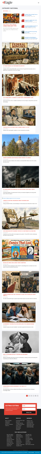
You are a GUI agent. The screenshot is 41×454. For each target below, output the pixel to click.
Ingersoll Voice (18, 434)
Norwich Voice (18, 440)
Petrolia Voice (18, 443)
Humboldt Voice (9, 444)
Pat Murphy (5, 26)
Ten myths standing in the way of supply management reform (31, 26)
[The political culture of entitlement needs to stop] (19, 116)
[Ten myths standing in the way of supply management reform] (23, 26)
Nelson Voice (18, 439)
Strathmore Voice (29, 435)
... (33, 395)
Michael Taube (6, 264)
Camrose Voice (9, 438)
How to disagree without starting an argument (15, 354)
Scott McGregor (28, 16)
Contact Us (7, 425)
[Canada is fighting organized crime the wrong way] (20, 198)
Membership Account (30, 424)
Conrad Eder (6, 297)
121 (35, 395)
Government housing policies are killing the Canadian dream (18, 324)
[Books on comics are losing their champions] (20, 250)
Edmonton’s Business (10, 439)
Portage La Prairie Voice (20, 444)
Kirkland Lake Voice (19, 436)
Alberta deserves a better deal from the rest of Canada (17, 157)
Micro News (18, 438)
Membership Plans (30, 423)
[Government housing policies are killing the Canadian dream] (19, 312)
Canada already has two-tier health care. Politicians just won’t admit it (19, 295)
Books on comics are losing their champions (14, 262)
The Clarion (28, 436)
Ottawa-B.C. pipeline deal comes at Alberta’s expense (31, 21)
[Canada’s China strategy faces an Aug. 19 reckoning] (23, 15)
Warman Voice (28, 443)
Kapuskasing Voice (19, 435)
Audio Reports (18, 426)
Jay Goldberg (6, 128)
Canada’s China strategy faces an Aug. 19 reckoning (31, 15)
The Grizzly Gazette (29, 438)
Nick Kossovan (6, 387)
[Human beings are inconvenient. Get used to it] (20, 374)
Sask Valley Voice (28, 434)
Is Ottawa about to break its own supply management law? (18, 97)
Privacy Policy (37, 452)
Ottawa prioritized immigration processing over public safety (19, 189)
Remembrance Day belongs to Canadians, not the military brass (31, 38)
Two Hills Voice (28, 441)
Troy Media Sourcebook (20, 424)
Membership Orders (30, 425)
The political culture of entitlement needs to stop (16, 127)
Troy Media (28, 440)
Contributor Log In (30, 421)
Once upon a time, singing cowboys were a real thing (10, 25)
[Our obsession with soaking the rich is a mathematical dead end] (20, 218)
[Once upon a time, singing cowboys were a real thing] (11, 18)
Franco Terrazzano (28, 33)
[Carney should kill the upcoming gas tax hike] (23, 32)
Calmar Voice (9, 436)
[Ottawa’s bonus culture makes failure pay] (20, 53)
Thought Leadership (19, 423)
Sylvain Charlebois (28, 27)
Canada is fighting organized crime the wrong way (16, 200)
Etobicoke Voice (9, 440)
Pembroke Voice (19, 441)
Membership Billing (30, 426)
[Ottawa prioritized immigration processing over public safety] (20, 177)
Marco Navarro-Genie (29, 22)
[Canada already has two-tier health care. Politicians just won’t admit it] (20, 282)
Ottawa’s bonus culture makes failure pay (14, 65)
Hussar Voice (9, 445)
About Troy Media (8, 420)
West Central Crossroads (30, 444)
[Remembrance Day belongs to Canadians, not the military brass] (23, 38)
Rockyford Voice (19, 445)
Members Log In (29, 420)
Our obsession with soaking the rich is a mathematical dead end (19, 231)
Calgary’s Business (10, 435)
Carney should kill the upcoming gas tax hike (31, 32)
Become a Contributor (9, 424)
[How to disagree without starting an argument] (20, 342)
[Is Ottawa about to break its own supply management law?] (20, 85)
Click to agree (31, 452)
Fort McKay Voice (10, 441)
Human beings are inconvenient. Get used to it (14, 386)
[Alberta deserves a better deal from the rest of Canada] (20, 145)
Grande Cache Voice (10, 443)
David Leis (5, 325)
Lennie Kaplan (6, 159)
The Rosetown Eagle (29, 439)
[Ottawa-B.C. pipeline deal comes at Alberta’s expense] (23, 20)
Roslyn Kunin (6, 232)
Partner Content (19, 425)
